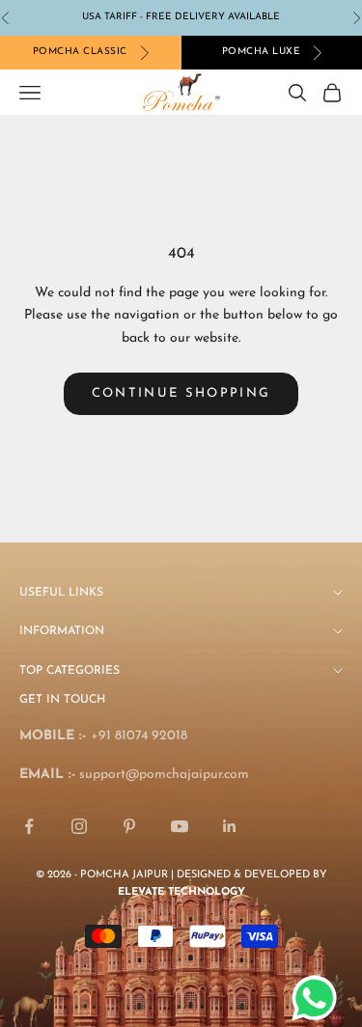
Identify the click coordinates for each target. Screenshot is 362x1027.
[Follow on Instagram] (79, 826)
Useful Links (61, 592)
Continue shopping (181, 393)
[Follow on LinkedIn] (229, 826)
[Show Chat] (319, 998)
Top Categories (69, 671)
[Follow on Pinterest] (129, 826)
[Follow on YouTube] (179, 826)
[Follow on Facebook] (29, 826)
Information (61, 631)
